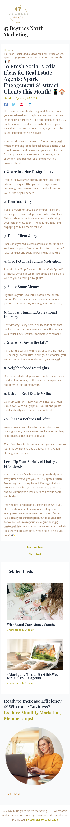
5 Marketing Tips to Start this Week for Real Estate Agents (33, 676)
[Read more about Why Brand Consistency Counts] (35, 601)
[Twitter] (13, 104)
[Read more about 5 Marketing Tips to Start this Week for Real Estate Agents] (35, 654)
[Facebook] (6, 104)
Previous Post (35, 547)
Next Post (35, 554)
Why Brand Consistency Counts (31, 624)
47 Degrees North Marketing (24, 31)
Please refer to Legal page (42, 819)
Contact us (14, 793)
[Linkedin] (29, 104)
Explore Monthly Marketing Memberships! (32, 715)
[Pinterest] (21, 104)
